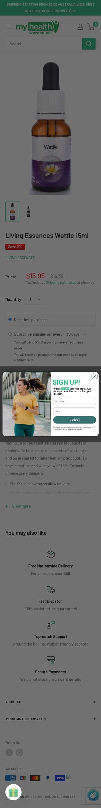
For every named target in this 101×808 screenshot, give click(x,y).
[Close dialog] (94, 376)
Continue (74, 419)
